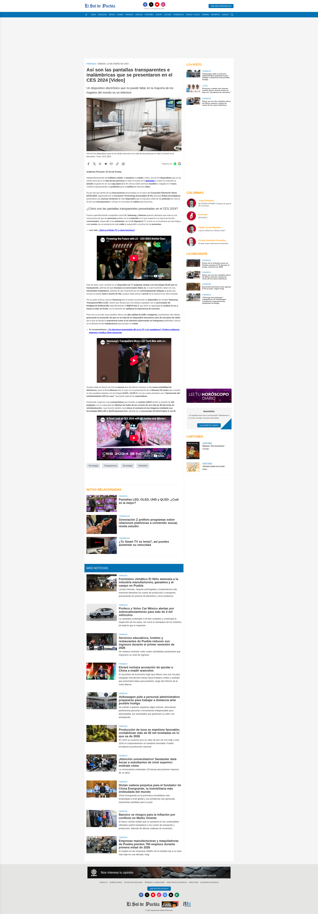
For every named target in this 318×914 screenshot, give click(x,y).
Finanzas (129, 15)
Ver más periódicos (221, 6)
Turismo (205, 15)
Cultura (167, 15)
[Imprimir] (123, 164)
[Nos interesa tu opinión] (159, 872)
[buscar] (232, 14)
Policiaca (102, 15)
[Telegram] (105, 164)
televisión (150, 181)
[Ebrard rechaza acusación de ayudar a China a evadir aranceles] (101, 676)
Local (93, 15)
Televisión (142, 466)
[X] (151, 4)
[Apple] (171, 895)
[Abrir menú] (86, 14)
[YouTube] (157, 4)
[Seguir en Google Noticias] (179, 164)
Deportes (215, 15)
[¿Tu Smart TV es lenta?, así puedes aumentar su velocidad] (101, 545)
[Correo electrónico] (111, 164)
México (112, 15)
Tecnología (93, 466)
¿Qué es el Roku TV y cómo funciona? (117, 230)
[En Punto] (191, 216)
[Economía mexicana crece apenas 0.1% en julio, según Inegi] (193, 287)
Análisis (139, 15)
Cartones (149, 15)
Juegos (225, 15)
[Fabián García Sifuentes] (191, 229)
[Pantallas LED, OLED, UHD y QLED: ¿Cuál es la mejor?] (101, 503)
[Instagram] (163, 4)
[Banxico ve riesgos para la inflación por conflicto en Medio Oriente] (101, 821)
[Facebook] (145, 4)
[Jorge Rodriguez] (191, 203)
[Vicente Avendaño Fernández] (191, 242)
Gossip (159, 15)
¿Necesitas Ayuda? (159, 889)
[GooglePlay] (177, 895)
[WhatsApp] (100, 164)
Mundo (120, 15)
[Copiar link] (117, 164)
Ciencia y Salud (193, 15)
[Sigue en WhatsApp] (175, 164)
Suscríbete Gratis (209, 425)
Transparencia (110, 466)
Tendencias (178, 15)
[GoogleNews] (165, 895)
